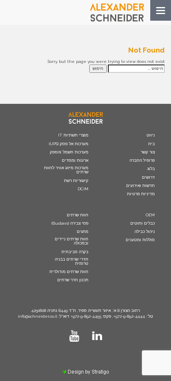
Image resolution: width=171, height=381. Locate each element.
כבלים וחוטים (142, 223)
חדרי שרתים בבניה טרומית (71, 261)
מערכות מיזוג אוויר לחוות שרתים (66, 170)
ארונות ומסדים (75, 160)
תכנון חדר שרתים (72, 280)
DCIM (83, 189)
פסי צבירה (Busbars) (69, 223)
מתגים (82, 232)
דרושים (148, 177)
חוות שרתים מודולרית (68, 272)
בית (151, 144)
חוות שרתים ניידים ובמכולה (71, 241)
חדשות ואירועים (140, 186)
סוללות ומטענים (140, 240)
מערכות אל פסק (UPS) (68, 144)
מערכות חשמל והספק (69, 152)
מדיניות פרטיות (141, 194)
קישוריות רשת (76, 181)
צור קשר (148, 152)
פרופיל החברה (142, 160)
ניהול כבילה (144, 232)
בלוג (151, 169)
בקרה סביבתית (74, 252)
